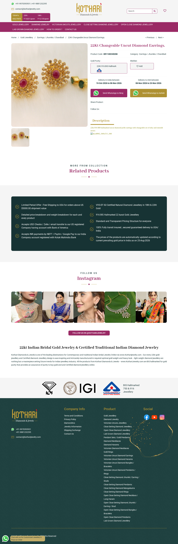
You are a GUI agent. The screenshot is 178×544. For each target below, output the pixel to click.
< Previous (149, 37)
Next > (161, 37)
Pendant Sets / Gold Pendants (117, 437)
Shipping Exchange (72, 430)
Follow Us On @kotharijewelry (89, 333)
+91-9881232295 (39, 4)
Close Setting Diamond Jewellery (101, 24)
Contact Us (70, 29)
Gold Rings (108, 452)
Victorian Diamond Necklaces (116, 448)
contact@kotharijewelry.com (27, 9)
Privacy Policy (70, 419)
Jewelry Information (72, 426)
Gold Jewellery (21, 24)
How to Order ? (54, 29)
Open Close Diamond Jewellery (137, 24)
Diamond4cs (69, 423)
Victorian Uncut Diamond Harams (118, 459)
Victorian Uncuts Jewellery (66, 24)
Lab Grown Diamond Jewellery (28, 29)
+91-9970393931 (22, 4)
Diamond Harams (111, 445)
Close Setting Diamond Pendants (118, 484)
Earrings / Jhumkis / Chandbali (50, 37)
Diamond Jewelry (40, 24)
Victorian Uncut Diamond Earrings (118, 455)
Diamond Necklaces (112, 441)
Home (13, 37)
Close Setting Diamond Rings (116, 492)
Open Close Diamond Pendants (117, 517)
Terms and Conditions (73, 416)
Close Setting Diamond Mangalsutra (119, 488)
